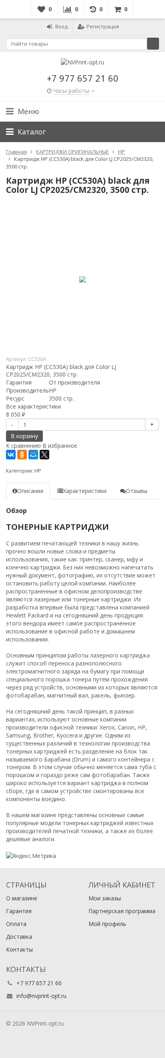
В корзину (24, 436)
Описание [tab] (30, 491)
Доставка (19, 936)
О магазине (21, 898)
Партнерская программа (122, 911)
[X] (44, 454)
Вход (61, 26)
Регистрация (103, 26)
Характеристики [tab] (85, 491)
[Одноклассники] (22, 454)
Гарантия (19, 911)
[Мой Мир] (33, 454)
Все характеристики (33, 406)
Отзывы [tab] (136, 491)
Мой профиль (107, 924)
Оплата (16, 924)
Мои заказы (105, 898)
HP (37, 470)
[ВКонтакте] (11, 454)
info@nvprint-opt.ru (41, 996)
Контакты (19, 949)
